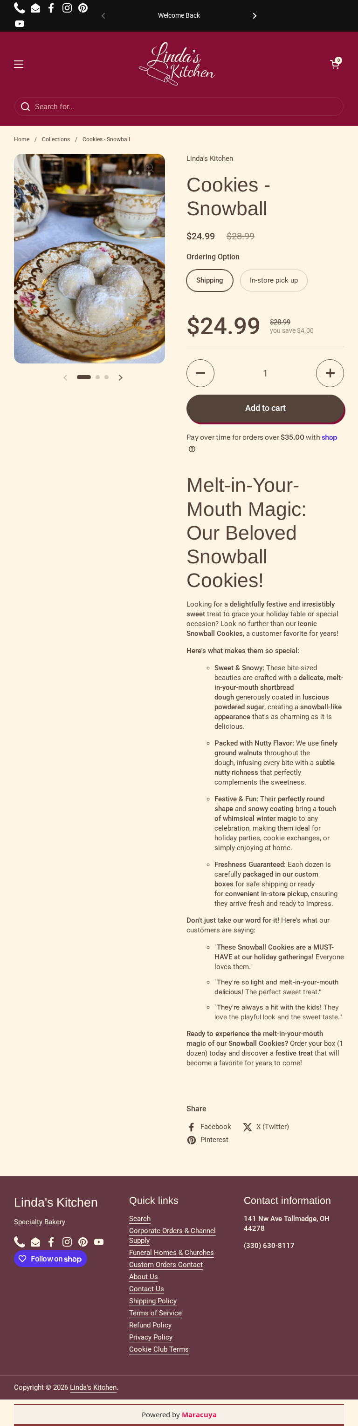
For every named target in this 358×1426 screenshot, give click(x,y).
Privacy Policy (150, 1337)
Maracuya (199, 1414)
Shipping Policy (153, 1301)
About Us (143, 1277)
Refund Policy (150, 1325)
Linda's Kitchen (93, 1387)
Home (21, 139)
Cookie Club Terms (159, 1349)
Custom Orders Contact (166, 1265)
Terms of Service (155, 1313)
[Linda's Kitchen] (177, 64)
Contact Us (146, 1289)
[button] (200, 373)
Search (140, 1219)
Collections (56, 139)
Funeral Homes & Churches (171, 1252)
